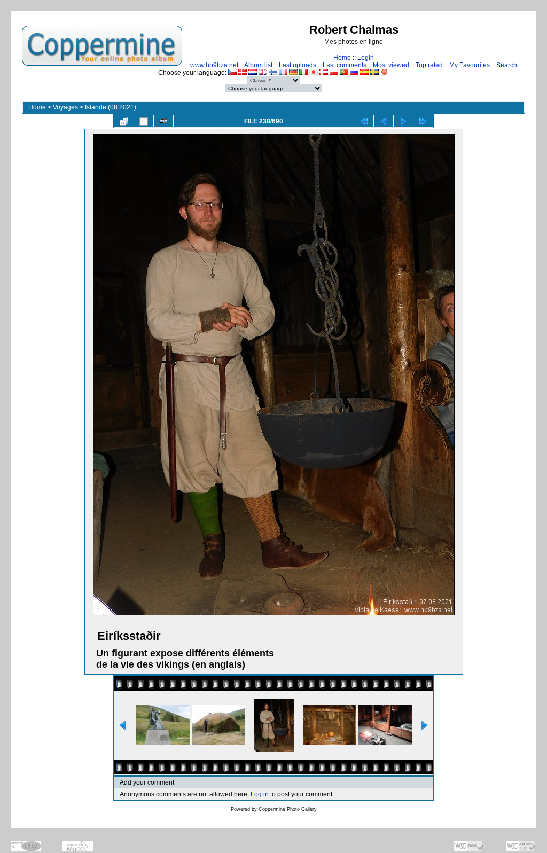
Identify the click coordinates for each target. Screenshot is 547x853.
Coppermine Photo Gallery (288, 809)
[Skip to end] (423, 121)
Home (342, 57)
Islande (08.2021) (110, 107)
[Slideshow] (163, 121)
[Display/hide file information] (143, 121)
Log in (260, 794)
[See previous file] (383, 121)
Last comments (344, 65)
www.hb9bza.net (214, 65)
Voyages (65, 107)
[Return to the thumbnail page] (124, 121)
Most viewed (391, 65)
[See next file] (403, 121)
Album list (258, 65)
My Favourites (469, 65)
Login (365, 57)
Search (506, 65)
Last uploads (297, 65)
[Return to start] (363, 121)
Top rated (429, 65)
